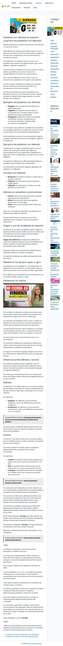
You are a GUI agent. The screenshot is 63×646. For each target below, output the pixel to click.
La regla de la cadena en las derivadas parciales (21, 636)
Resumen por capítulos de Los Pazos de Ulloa (54, 150)
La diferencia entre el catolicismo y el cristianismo (22, 634)
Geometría (54, 69)
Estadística (54, 57)
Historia (27, 7)
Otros (52, 94)
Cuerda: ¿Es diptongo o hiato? (55, 216)
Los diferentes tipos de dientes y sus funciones (54, 170)
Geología (54, 66)
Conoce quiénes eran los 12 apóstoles (54, 187)
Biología (53, 43)
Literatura (49, 3)
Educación (16, 7)
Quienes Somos (25, 3)
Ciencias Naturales (54, 47)
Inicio (14, 3)
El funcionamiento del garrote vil (54, 202)
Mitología (54, 91)
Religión (53, 97)
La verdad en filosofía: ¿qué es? (54, 253)
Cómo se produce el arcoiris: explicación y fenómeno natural (54, 270)
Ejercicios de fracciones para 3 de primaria (54, 289)
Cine (52, 51)
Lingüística (54, 80)
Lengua (38, 3)
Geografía (54, 63)
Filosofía (53, 60)
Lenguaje (54, 77)
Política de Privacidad (34, 643)
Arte (35, 7)
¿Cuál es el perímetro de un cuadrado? (54, 305)
